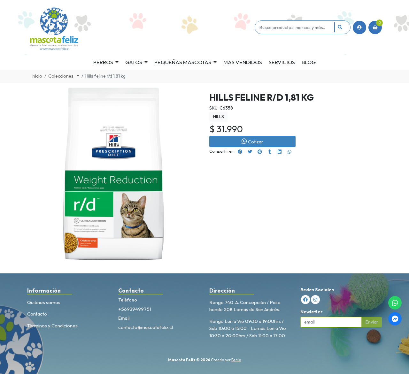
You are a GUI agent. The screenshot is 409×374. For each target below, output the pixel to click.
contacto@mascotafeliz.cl (145, 327)
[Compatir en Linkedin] (279, 151)
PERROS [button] (103, 62)
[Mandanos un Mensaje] (395, 318)
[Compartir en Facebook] (239, 151)
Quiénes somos (43, 302)
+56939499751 (134, 309)
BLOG (309, 62)
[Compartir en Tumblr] (269, 151)
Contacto (37, 314)
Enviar (372, 322)
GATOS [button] (133, 62)
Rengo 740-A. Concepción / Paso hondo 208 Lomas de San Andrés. (245, 306)
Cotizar (255, 142)
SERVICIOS (282, 62)
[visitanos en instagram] (315, 299)
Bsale (236, 359)
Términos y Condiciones (52, 326)
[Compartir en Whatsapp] (289, 151)
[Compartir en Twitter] (249, 151)
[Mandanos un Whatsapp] (395, 302)
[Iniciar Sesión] (359, 27)
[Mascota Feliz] (139, 27)
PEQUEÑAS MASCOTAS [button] (182, 62)
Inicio (37, 76)
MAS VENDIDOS (242, 62)
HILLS (218, 116)
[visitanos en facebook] (305, 299)
